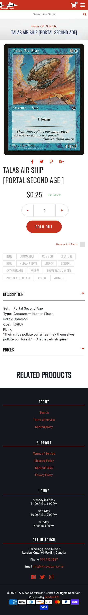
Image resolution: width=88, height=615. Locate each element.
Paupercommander (59, 270)
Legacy (49, 263)
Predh (42, 277)
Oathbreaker (14, 270)
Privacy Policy (44, 475)
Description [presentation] (13, 294)
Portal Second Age (18, 277)
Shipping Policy (44, 460)
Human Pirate (28, 263)
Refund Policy (44, 468)
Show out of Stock (66, 244)
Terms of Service (44, 453)
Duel (9, 263)
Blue (9, 256)
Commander (27, 256)
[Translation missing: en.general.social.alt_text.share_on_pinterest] (52, 161)
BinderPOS (52, 597)
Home (35, 26)
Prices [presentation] (8, 350)
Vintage (59, 277)
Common (47, 256)
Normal (66, 263)
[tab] (44, 296)
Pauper (34, 270)
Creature (66, 256)
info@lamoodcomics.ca (48, 566)
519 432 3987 (49, 559)
